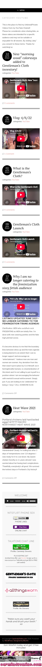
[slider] (33, 501)
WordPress (9, 641)
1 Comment (9, 154)
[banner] (21, 666)
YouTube (15, 73)
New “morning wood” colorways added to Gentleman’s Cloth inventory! (19, 61)
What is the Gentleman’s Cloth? (22, 172)
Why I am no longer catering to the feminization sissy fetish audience (20, 282)
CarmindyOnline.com (19, 639)
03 (7, 168)
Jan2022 (7, 227)
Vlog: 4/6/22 (22, 118)
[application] (21, 501)
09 (7, 224)
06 (7, 117)
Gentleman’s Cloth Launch (26, 226)
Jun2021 (7, 411)
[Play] (8, 501)
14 (7, 54)
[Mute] (28, 501)
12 (7, 276)
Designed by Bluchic (21, 641)
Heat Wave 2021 (24, 408)
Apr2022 (7, 57)
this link (23, 558)
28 (7, 407)
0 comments (10, 103)
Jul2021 (7, 279)
